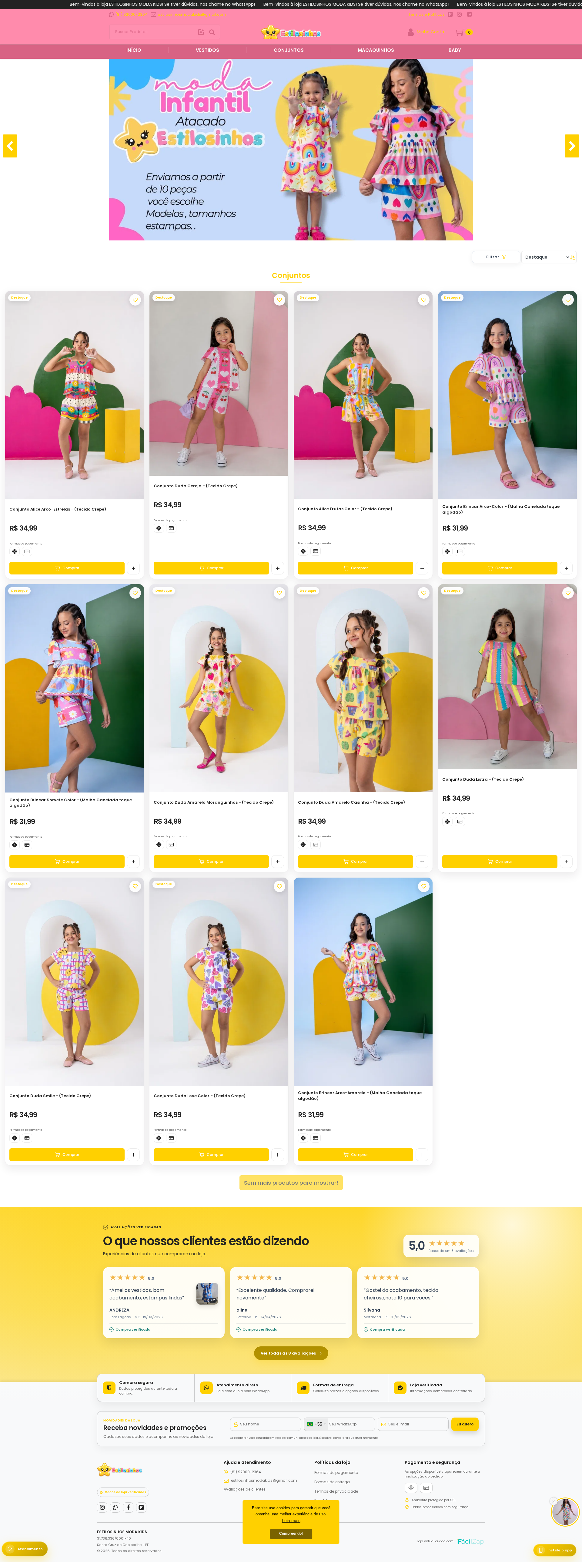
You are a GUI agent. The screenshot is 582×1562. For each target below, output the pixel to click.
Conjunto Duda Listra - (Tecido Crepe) (483, 779)
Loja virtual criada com (435, 1541)
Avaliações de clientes (245, 1489)
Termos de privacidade (336, 1491)
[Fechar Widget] (553, 1501)
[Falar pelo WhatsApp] (115, 1507)
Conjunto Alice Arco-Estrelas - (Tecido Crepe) (57, 509)
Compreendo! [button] (291, 1533)
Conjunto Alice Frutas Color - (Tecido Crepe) (345, 509)
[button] (136, 393)
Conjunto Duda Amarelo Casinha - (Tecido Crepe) (351, 802)
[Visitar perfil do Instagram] (459, 14)
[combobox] (316, 1424)
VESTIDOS (207, 50)
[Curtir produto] (135, 300)
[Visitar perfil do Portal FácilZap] (450, 14)
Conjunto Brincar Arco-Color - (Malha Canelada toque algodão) (501, 509)
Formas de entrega (332, 1481)
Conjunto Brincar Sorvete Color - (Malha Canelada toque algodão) (70, 803)
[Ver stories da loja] (291, 32)
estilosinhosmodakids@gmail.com (264, 1480)
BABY (455, 50)
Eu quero (465, 1424)
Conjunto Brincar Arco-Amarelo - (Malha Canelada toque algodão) (360, 1095)
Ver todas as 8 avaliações (289, 1353)
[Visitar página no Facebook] (469, 14)
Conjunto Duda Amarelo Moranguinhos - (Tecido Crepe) (214, 802)
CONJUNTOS (289, 50)
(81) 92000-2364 (245, 1471)
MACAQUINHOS (376, 50)
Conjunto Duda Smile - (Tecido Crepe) (50, 1096)
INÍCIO (133, 50)
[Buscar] (201, 32)
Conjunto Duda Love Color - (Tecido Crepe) (200, 1096)
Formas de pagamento (336, 1472)
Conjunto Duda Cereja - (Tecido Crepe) (196, 486)
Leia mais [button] (291, 1520)
